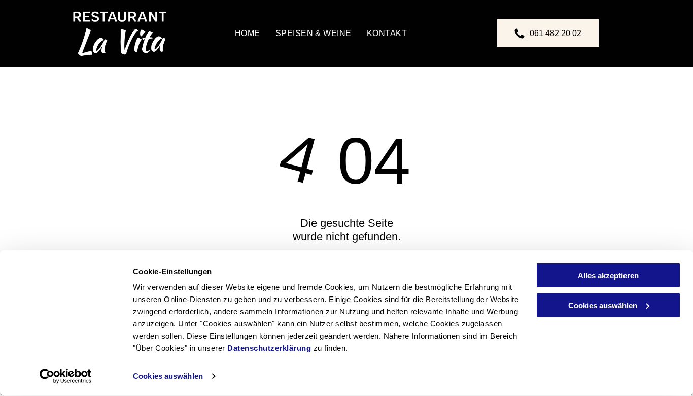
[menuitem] (247, 33)
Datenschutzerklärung (269, 348)
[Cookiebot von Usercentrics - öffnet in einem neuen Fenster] (65, 376)
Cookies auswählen (168, 376)
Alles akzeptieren (608, 275)
